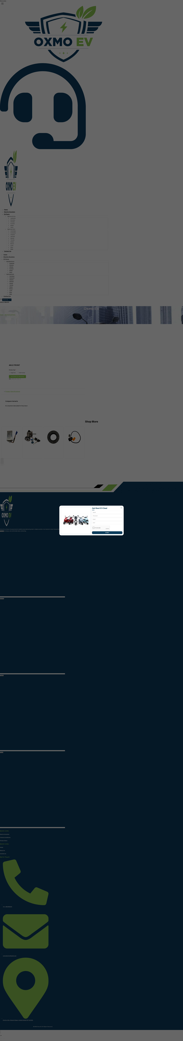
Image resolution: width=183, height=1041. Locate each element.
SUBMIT (107, 532)
